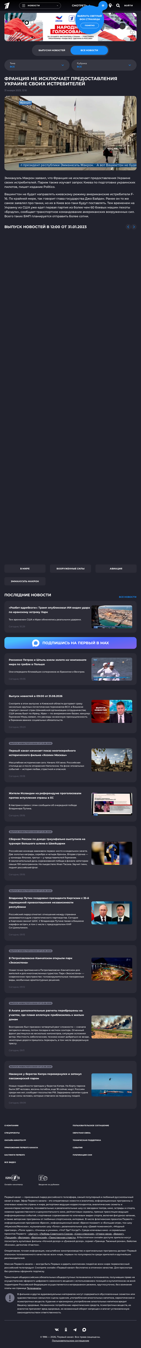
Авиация (116, 568)
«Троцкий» (10, 1237)
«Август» (33, 1233)
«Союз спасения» (84, 1233)
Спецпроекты (12, 1133)
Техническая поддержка (87, 1140)
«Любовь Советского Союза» (56, 1233)
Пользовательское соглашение (91, 1125)
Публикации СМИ (82, 1155)
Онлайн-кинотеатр (15, 1140)
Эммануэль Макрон (25, 581)
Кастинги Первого (14, 1155)
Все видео (10, 1162)
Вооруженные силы (70, 568)
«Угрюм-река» (103, 1233)
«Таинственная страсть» (62, 1237)
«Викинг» (118, 1233)
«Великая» (24, 1237)
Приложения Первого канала (21, 1147)
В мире (25, 568)
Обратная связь (82, 1133)
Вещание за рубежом (49, 1184)
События (77, 1147)
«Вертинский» (39, 1237)
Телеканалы (34, 1288)
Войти (128, 5)
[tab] (51, 50)
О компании (11, 1125)
